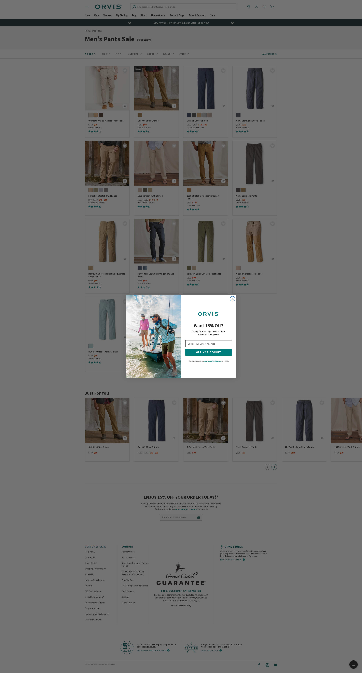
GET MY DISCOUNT (208, 352)
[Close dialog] (232, 298)
